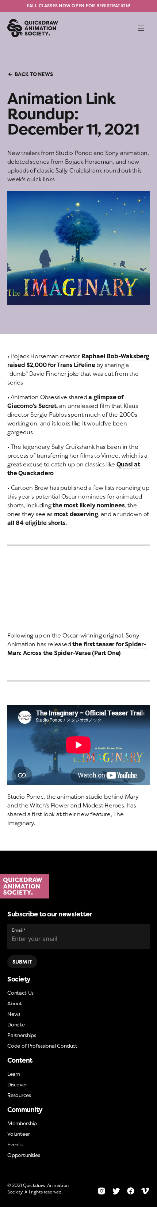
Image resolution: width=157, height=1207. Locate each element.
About (14, 1003)
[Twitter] (116, 1191)
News (13, 1013)
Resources (19, 1094)
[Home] (78, 886)
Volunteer (18, 1133)
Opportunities (23, 1154)
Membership (22, 1123)
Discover (17, 1084)
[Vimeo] (145, 1191)
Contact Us (20, 992)
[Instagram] (101, 1191)
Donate (16, 1024)
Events (15, 1144)
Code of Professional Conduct (42, 1045)
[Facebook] (130, 1191)
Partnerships (21, 1035)
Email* (18, 930)
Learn (13, 1073)
